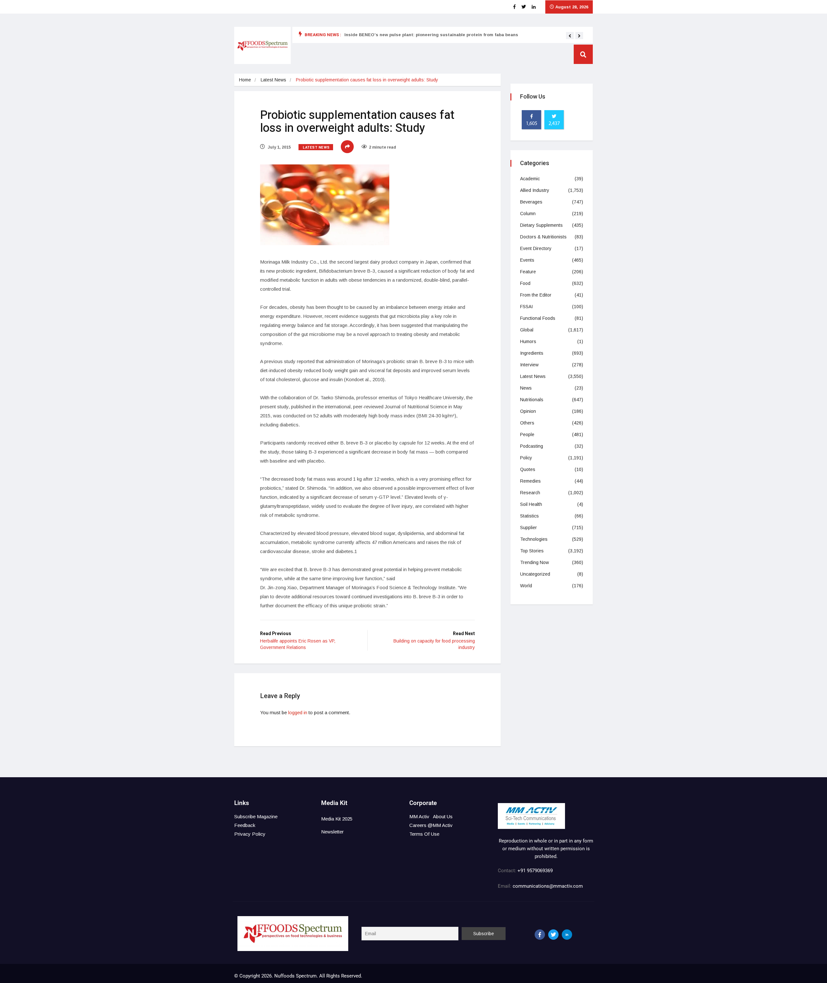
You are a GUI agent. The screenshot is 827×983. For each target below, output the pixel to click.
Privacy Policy (250, 834)
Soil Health (531, 504)
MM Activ (419, 816)
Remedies (530, 481)
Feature (528, 271)
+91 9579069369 (535, 870)
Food (525, 283)
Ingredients (531, 353)
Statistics (529, 515)
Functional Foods (537, 318)
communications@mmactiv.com (547, 886)
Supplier (528, 527)
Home (245, 79)
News (526, 388)
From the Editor (535, 295)
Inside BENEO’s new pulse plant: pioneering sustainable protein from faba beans (431, 34)
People (527, 434)
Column (528, 213)
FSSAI (526, 306)
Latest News (273, 79)
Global (526, 329)
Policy (526, 457)
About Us (443, 816)
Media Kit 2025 (336, 818)
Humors (528, 341)
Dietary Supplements (541, 225)
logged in (297, 712)
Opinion (528, 411)
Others (527, 422)
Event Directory (535, 248)
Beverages (531, 201)
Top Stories (532, 550)
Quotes (527, 469)
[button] (570, 36)
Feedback (244, 825)
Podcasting (531, 446)
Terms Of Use (424, 834)
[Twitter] (553, 934)
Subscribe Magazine (255, 816)
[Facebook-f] (540, 934)
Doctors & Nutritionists (543, 236)
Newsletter (332, 831)
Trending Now (534, 562)
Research (530, 492)
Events (527, 260)
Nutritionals (531, 399)
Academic (530, 178)
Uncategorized (535, 574)
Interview (529, 364)
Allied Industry (534, 190)
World (526, 585)
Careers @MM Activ (431, 825)
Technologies (534, 539)
